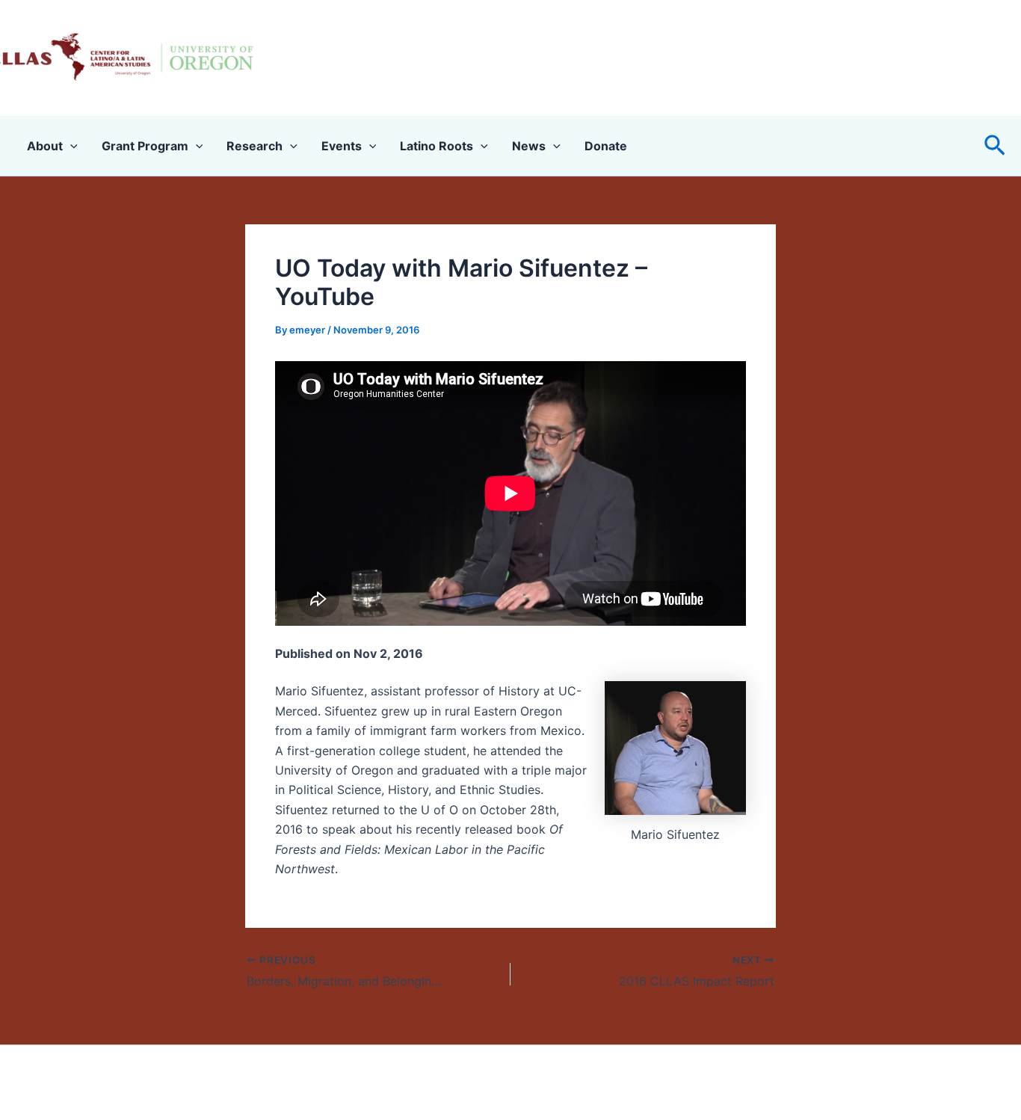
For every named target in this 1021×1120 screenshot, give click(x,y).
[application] (70, 146)
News (529, 145)
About (45, 145)
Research (254, 145)
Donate (605, 145)
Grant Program (145, 145)
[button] (995, 146)
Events (341, 145)
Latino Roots (436, 145)
